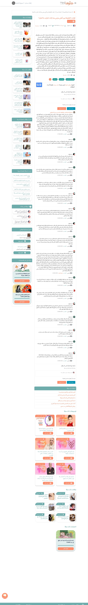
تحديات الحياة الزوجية (67, 12)
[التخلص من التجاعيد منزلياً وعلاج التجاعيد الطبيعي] (51, 496)
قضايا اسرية (58, 12)
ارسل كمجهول (61, 108)
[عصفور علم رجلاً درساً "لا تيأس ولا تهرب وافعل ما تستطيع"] (65, 469)
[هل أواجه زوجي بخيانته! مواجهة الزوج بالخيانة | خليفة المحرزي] (44, 420)
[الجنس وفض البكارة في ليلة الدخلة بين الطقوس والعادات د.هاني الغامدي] (44, 444)
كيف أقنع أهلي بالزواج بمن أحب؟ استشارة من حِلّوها (66, 452)
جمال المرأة (38, 493)
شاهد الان (67, 433)
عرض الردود (60, 273)
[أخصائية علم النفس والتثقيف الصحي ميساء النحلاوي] (74, 112)
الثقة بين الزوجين (39, 416)
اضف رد (64, 134)
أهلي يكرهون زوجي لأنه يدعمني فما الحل (66, 395)
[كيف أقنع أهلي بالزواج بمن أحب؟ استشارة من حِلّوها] (65, 444)
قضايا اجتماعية (38, 464)
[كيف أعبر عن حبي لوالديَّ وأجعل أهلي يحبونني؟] (65, 420)
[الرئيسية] (74, 12)
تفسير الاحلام (38, 504)
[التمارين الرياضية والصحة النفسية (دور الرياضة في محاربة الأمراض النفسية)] (72, 496)
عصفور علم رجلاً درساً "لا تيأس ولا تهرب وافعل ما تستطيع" (66, 477)
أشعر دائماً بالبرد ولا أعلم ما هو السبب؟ (67, 392)
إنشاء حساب (28, 3)
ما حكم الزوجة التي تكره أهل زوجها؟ (67, 398)
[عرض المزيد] (50, 79)
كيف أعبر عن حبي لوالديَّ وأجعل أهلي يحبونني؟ (66, 429)
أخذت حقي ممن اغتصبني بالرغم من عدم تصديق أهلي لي (63, 403)
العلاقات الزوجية (39, 439)
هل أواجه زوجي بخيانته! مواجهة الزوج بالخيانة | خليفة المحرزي (46, 429)
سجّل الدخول (71, 108)
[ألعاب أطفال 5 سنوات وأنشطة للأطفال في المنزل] (72, 507)
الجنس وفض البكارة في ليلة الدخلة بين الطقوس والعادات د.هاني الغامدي (45, 453)
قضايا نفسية (59, 493)
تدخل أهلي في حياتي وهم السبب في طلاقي (66, 401)
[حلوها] (75, 3)
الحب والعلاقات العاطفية (61, 439)
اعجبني (68, 134)
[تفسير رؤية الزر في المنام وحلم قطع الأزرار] (72, 517)
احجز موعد (20, 241)
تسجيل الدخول (19, 3)
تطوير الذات (59, 464)
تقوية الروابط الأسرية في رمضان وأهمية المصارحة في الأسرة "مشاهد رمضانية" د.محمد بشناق (45, 478)
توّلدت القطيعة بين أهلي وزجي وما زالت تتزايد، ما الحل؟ (43, 12)
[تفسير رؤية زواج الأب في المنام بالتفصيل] (51, 517)
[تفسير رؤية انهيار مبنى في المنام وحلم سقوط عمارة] (51, 507)
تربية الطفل (59, 504)
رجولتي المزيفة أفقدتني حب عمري (68, 406)
